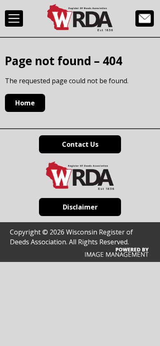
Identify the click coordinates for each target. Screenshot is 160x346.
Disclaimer (80, 207)
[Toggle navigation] (14, 18)
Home (25, 102)
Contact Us (144, 18)
